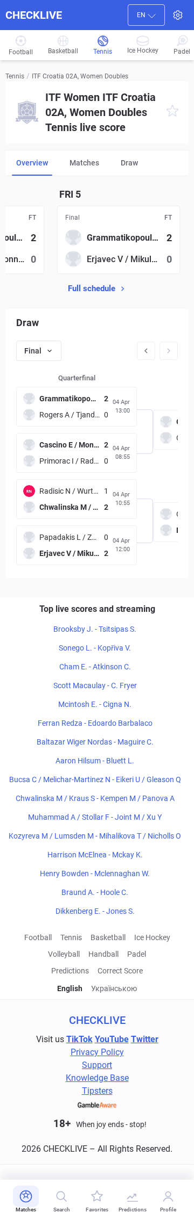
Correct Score (120, 970)
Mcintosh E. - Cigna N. (94, 704)
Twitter (144, 1039)
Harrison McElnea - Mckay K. (95, 854)
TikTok (79, 1039)
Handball (103, 954)
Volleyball (64, 954)
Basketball (108, 937)
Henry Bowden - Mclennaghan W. (95, 873)
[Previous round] (146, 351)
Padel (136, 954)
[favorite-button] (172, 113)
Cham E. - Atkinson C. (95, 666)
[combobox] (146, 15)
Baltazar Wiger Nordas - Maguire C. (95, 742)
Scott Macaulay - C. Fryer (95, 685)
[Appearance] (178, 15)
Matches (84, 162)
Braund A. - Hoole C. (94, 892)
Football (38, 937)
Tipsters (97, 1091)
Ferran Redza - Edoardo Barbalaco (95, 723)
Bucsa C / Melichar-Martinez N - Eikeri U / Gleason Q (95, 779)
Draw (129, 162)
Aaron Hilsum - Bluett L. (95, 760)
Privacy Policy (97, 1052)
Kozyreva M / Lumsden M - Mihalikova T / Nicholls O (95, 836)
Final (32, 350)
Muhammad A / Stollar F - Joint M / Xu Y (95, 817)
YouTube (112, 1039)
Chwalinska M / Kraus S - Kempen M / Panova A (95, 798)
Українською (114, 988)
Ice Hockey (152, 937)
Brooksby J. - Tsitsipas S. (94, 629)
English (69, 988)
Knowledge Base (97, 1078)
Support (97, 1065)
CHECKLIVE (33, 15)
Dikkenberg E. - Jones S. (95, 911)
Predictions (70, 970)
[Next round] (169, 351)
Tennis (14, 76)
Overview (32, 162)
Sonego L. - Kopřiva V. (95, 648)
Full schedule (91, 288)
